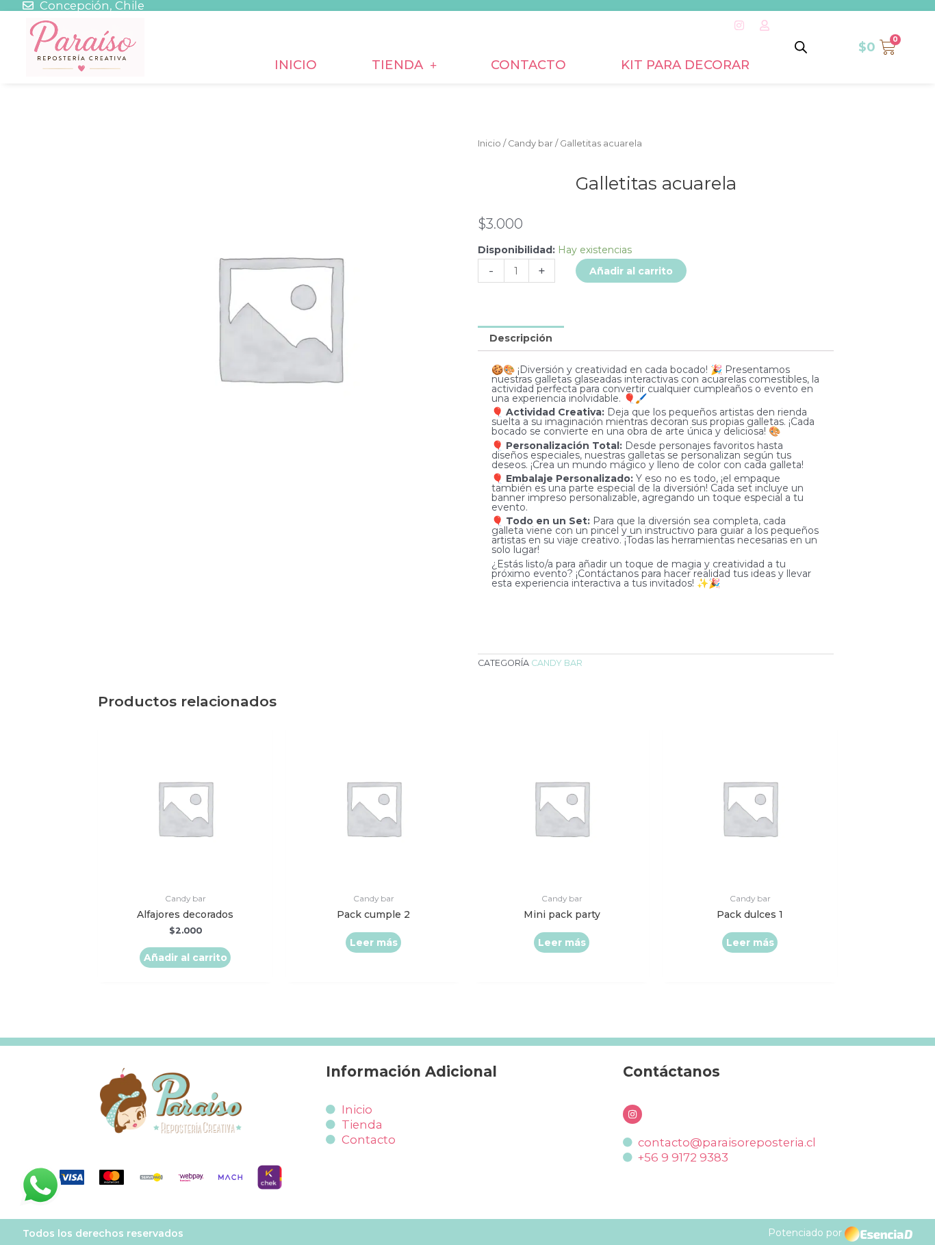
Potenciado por (805, 1233)
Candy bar (530, 143)
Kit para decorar (685, 65)
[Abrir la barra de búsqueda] (801, 47)
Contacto (528, 65)
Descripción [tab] (520, 338)
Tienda (397, 65)
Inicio (295, 65)
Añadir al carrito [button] (185, 957)
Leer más (374, 942)
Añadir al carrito (631, 271)
